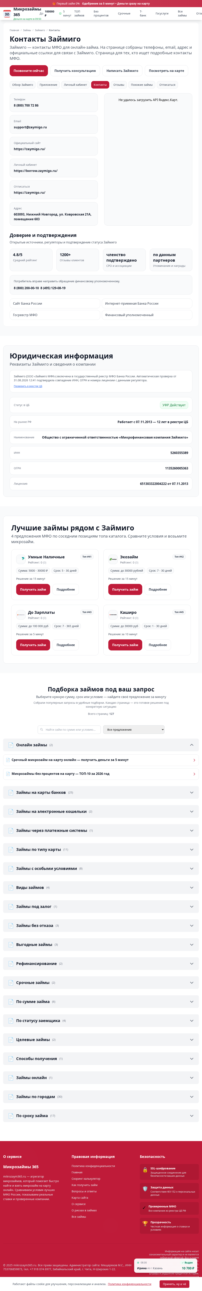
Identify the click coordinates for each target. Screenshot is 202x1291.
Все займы (182, 13)
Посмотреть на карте (166, 71)
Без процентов (101, 13)
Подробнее (66, 589)
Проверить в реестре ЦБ (28, 386)
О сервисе (79, 1204)
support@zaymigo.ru (30, 127)
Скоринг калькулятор (86, 1178)
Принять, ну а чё (174, 1284)
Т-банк (143, 13)
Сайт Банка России (27, 303)
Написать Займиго (122, 71)
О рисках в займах (84, 1210)
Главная (77, 1172)
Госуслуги (162, 13)
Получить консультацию (75, 71)
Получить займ (33, 589)
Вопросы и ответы (84, 1191)
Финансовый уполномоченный (129, 315)
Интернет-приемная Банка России (131, 303)
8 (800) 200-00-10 (26, 288)
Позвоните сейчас (29, 71)
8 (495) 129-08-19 (52, 288)
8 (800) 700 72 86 (26, 105)
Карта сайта (80, 1197)
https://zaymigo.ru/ (29, 149)
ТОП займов (79, 13)
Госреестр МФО (25, 315)
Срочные (124, 13)
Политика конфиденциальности (129, 1284)
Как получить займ (84, 1185)
